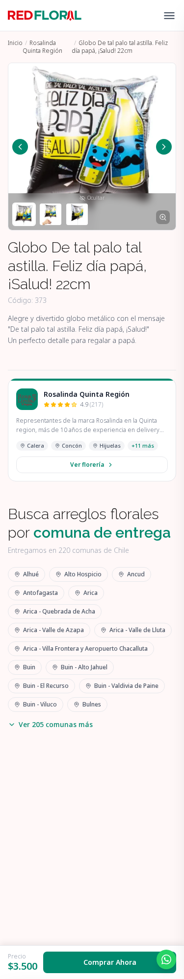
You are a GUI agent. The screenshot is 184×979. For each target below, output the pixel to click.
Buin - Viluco (40, 704)
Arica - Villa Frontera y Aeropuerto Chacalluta (85, 648)
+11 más (142, 445)
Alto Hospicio (83, 574)
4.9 (91, 405)
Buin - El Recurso (46, 686)
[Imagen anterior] (20, 147)
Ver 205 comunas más (56, 724)
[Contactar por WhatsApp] (166, 959)
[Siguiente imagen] (164, 147)
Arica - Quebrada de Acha (59, 611)
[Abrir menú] (169, 16)
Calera (35, 445)
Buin (29, 667)
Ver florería (87, 464)
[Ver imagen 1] (24, 214)
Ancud (136, 574)
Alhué (31, 574)
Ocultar (96, 197)
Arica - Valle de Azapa (53, 630)
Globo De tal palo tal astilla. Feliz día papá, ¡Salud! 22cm (120, 47)
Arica (90, 593)
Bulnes (91, 704)
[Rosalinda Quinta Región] (27, 399)
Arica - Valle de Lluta (137, 630)
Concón (72, 445)
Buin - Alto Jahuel (84, 667)
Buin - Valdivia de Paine (126, 686)
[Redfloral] (44, 15)
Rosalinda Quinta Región (42, 47)
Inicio (15, 43)
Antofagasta (40, 593)
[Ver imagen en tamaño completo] (163, 217)
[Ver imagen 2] (50, 214)
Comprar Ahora (109, 962)
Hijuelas (110, 445)
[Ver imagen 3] (77, 214)
